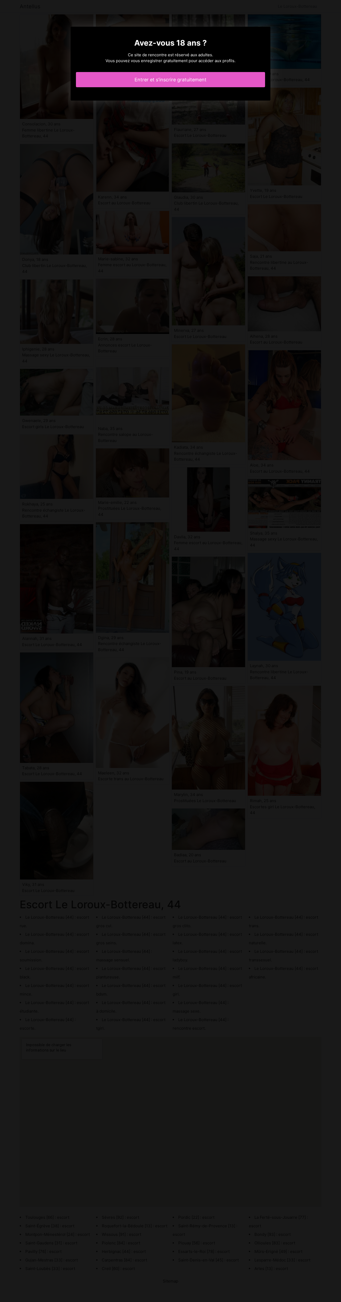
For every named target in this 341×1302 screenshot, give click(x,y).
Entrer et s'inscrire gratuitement (170, 79)
